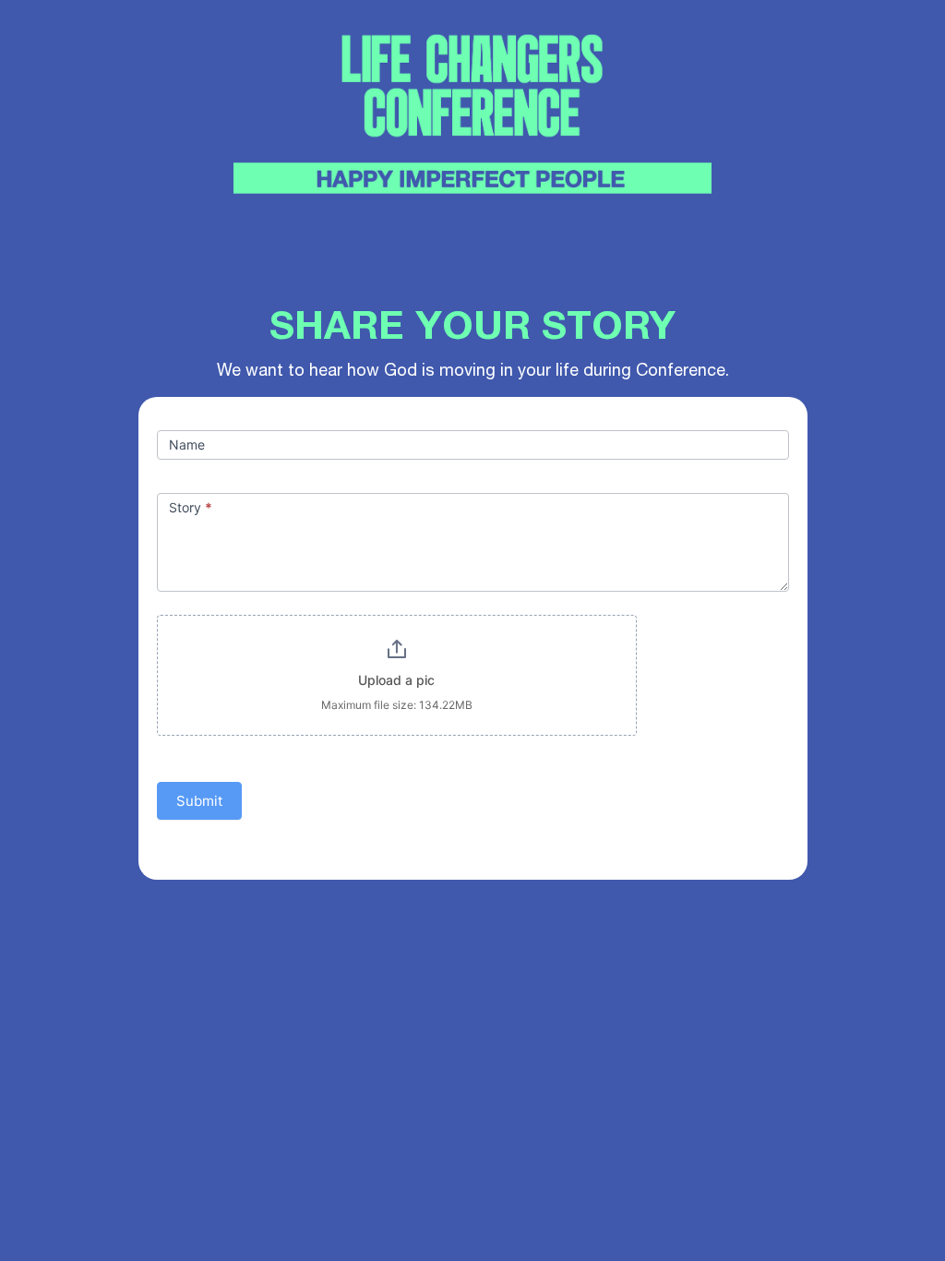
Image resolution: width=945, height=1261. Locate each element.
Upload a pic (396, 680)
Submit (199, 801)
